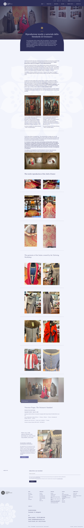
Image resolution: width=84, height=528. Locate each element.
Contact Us (78, 3)
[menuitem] (5, 0)
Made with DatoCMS (46, 526)
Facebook (30, 512)
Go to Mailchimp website (60, 478)
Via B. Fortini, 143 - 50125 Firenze (37, 521)
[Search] (79, 1)
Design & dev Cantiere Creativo (39, 526)
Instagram (38, 512)
